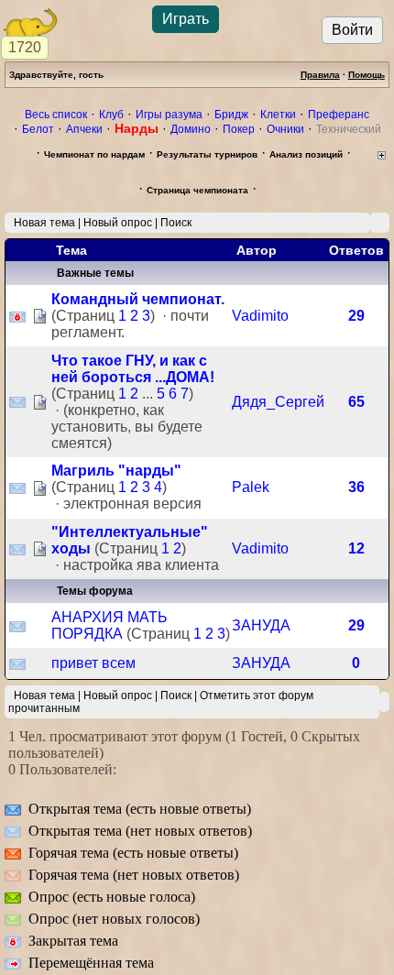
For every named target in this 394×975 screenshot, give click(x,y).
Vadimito (260, 315)
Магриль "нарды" (116, 470)
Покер (239, 129)
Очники (285, 129)
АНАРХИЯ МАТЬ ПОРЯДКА (109, 625)
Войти (352, 30)
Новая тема (44, 222)
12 (356, 548)
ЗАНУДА (261, 625)
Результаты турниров (207, 154)
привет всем (93, 663)
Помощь (366, 75)
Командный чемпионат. (137, 299)
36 (356, 487)
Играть (185, 19)
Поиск (176, 222)
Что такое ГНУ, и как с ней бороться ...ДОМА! (132, 369)
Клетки (278, 114)
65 (356, 402)
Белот (38, 129)
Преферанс (338, 114)
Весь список (56, 114)
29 (356, 315)
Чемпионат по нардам (94, 154)
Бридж (231, 114)
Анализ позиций (306, 154)
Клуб (111, 114)
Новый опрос (117, 222)
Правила (320, 75)
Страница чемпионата (197, 190)
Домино (190, 129)
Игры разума (169, 114)
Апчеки (84, 129)
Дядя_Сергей (278, 402)
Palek (250, 487)
